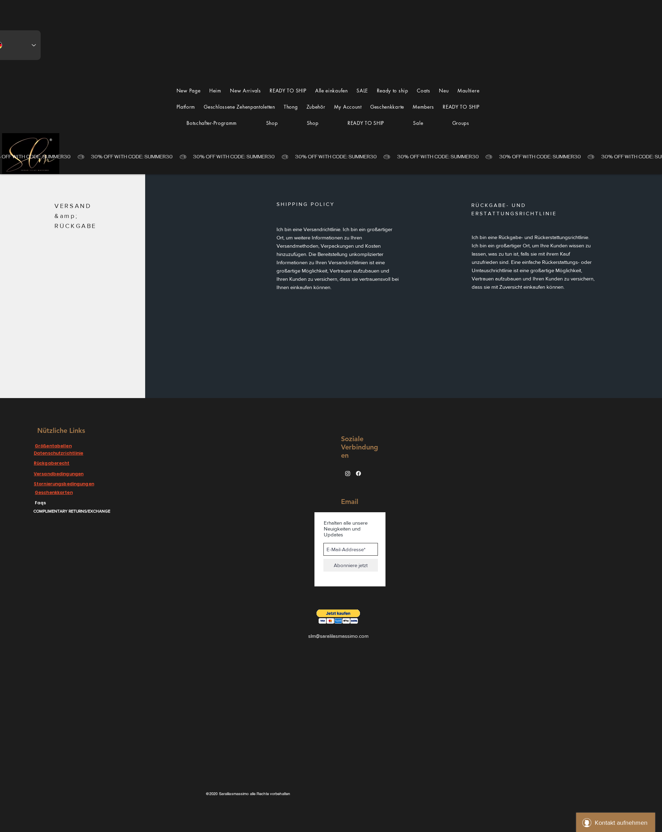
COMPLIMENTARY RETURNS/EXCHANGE (71, 511)
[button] (468, 90)
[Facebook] (358, 473)
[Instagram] (347, 473)
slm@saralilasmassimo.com (338, 636)
